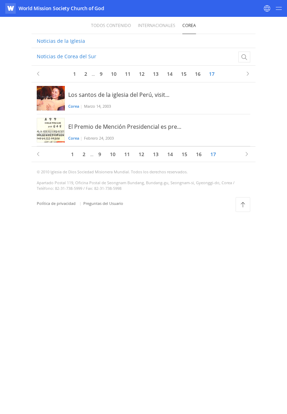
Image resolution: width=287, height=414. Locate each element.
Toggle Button (244, 57)
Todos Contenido (111, 25)
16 (198, 74)
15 (184, 74)
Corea (189, 25)
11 (128, 74)
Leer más (143, 98)
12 (142, 74)
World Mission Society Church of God (61, 8)
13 (156, 74)
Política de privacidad (57, 203)
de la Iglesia (61, 41)
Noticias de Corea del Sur (66, 56)
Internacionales (156, 25)
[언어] (267, 8)
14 (170, 74)
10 (114, 74)
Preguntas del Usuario (103, 203)
